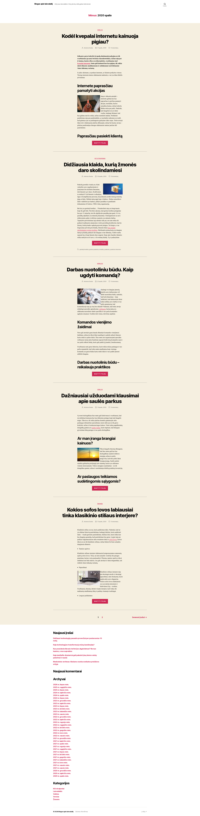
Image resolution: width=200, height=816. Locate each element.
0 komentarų (114, 48)
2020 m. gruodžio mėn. (62, 771)
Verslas (100, 263)
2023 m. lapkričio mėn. (62, 703)
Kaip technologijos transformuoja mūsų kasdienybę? (73, 645)
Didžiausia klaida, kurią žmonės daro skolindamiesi (100, 167)
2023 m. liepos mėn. (61, 706)
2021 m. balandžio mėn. (62, 760)
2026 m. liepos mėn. (61, 685)
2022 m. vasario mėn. (61, 736)
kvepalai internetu (83, 63)
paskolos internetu (115, 249)
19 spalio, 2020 (101, 407)
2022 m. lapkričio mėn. (62, 720)
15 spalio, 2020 (101, 521)
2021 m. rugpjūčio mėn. (62, 749)
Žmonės (100, 503)
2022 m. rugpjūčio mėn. (62, 725)
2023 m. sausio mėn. (61, 714)
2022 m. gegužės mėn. (62, 730)
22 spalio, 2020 (101, 281)
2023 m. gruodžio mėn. (62, 701)
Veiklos (100, 30)
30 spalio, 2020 (101, 176)
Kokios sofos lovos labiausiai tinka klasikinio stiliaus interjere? (100, 512)
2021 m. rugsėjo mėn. (61, 746)
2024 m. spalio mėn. (61, 695)
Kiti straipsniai (100, 158)
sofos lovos (113, 539)
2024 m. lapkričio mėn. (62, 693)
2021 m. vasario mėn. (61, 765)
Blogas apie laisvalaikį (43, 4)
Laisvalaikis (57, 791)
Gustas (91, 48)
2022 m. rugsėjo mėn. (61, 722)
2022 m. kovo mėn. (60, 733)
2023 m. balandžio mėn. (62, 711)
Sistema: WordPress (81, 811)
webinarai (102, 309)
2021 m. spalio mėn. (61, 744)
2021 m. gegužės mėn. (62, 757)
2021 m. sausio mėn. (61, 768)
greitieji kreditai (84, 249)
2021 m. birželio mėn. (61, 754)
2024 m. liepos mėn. (61, 698)
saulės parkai (96, 428)
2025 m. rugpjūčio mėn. (62, 687)
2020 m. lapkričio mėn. (62, 773)
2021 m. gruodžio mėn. (62, 738)
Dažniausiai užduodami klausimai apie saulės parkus (100, 398)
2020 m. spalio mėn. (61, 776)
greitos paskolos (94, 249)
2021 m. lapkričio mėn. (62, 741)
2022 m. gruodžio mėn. (62, 717)
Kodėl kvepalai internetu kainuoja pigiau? (100, 39)
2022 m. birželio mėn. (61, 728)
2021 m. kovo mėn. (60, 763)
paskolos (107, 249)
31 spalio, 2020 (101, 48)
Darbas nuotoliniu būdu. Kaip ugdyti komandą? (100, 272)
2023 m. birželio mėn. (61, 709)
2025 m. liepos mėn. (61, 690)
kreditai (101, 249)
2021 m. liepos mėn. (61, 752)
